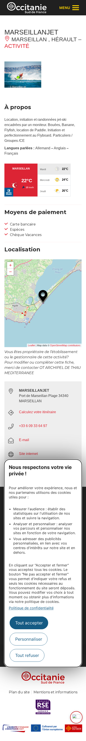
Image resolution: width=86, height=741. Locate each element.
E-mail (24, 440)
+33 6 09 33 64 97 (33, 426)
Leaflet (31, 345)
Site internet (28, 454)
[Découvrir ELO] (76, 717)
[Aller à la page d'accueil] (27, 7)
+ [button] (10, 265)
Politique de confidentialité (31, 608)
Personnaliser (28, 639)
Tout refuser (27, 655)
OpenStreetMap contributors (65, 345)
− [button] (10, 271)
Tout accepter (29, 623)
